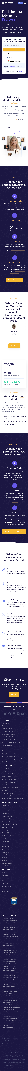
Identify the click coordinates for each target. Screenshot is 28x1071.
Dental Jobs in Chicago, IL (8, 938)
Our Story (5, 875)
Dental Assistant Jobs (8, 753)
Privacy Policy (5, 1043)
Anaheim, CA (6, 811)
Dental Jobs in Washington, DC (9, 941)
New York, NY (6, 849)
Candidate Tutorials (8, 731)
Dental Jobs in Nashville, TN (8, 975)
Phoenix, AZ (5, 805)
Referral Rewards (7, 883)
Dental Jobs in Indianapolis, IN (9, 973)
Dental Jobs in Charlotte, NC (9, 970)
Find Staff (14, 346)
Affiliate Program (7, 886)
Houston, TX (5, 860)
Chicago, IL (5, 838)
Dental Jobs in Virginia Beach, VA (10, 1011)
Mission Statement (8, 878)
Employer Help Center (8, 782)
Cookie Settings (6, 1045)
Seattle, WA (5, 866)
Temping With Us (7, 729)
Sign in (20, 71)
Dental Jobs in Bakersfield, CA (9, 1021)
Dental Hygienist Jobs (8, 756)
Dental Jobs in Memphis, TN (8, 982)
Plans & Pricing (6, 777)
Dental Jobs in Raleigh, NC (8, 1009)
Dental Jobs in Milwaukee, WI (9, 989)
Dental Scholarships (8, 737)
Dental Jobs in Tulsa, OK (8, 1023)
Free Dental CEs (7, 745)
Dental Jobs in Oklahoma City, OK (10, 977)
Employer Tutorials (7, 774)
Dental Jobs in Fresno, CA (8, 993)
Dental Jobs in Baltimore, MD (9, 986)
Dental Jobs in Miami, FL (8, 1016)
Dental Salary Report (8, 734)
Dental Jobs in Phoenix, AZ (8, 918)
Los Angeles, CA (7, 816)
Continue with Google (15, 61)
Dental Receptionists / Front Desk (12, 799)
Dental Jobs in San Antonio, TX (9, 950)
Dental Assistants (7, 793)
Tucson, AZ (5, 808)
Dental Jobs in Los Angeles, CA (9, 920)
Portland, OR (5, 852)
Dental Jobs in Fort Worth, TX (9, 966)
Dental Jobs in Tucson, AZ (8, 945)
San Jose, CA (6, 830)
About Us (5, 872)
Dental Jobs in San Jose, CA (9, 954)
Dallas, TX (5, 858)
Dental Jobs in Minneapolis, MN (9, 1018)
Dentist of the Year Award (10, 779)
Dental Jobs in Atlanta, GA (8, 1002)
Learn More (5, 723)
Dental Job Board (7, 748)
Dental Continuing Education (11, 742)
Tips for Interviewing (8, 726)
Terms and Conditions (13, 66)
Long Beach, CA (6, 813)
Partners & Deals (7, 889)
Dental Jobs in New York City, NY (10, 936)
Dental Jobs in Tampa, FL (8, 1025)
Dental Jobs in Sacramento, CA (9, 995)
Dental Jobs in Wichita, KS (8, 1030)
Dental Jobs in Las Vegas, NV (9, 922)
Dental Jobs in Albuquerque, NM (9, 991)
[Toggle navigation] (25, 2)
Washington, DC (7, 835)
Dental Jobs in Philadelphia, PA (9, 959)
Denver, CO (5, 833)
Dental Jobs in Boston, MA (8, 961)
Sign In (20, 3)
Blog (3, 881)
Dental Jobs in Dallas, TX (8, 943)
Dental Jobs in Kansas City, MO (9, 1000)
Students (5, 762)
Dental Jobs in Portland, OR (8, 927)
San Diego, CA (6, 822)
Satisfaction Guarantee (7, 1041)
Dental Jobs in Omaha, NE (8, 1005)
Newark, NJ (5, 847)
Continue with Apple (15, 54)
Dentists (4, 790)
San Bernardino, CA (8, 819)
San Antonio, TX (7, 863)
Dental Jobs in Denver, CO (8, 932)
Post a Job (5, 785)
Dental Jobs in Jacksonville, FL (9, 963)
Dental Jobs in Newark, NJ (8, 948)
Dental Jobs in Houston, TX (8, 934)
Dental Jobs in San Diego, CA (9, 952)
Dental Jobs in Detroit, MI (8, 984)
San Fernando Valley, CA (9, 824)
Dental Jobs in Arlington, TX (8, 1027)
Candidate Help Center (9, 740)
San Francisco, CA (7, 827)
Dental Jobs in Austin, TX (8, 957)
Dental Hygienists (7, 796)
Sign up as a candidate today (14, 531)
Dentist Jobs (6, 751)
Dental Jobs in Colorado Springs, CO (11, 1007)
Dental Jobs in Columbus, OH (9, 968)
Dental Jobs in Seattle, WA (8, 929)
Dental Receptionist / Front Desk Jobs (13, 759)
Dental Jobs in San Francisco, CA (10, 925)
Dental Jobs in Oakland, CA (8, 1014)
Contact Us (5, 892)
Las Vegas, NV (6, 844)
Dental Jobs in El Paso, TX (8, 979)
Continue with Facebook (15, 57)
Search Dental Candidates (10, 788)
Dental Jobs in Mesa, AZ (8, 998)
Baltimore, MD (6, 841)
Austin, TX (5, 855)
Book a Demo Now (14, 280)
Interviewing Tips (7, 771)
